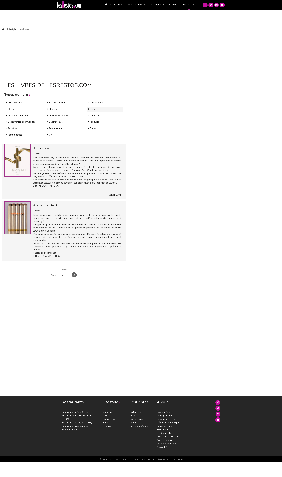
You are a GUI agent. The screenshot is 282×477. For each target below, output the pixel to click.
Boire (105, 422)
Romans (94, 128)
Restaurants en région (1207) (77, 422)
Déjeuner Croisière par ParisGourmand (168, 424)
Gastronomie (56, 121)
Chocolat (53, 109)
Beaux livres (109, 419)
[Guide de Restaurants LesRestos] (69, 4)
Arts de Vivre (14, 102)
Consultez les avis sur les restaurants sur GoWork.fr (168, 444)
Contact (134, 422)
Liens (132, 415)
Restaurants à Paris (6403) (75, 412)
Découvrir (115, 195)
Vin (50, 134)
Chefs (10, 109)
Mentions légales (175, 459)
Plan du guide (136, 419)
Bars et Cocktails (58, 102)
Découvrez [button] (172, 4)
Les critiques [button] (154, 4)
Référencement (70, 429)
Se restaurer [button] (116, 4)
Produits (94, 121)
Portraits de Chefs (139, 426)
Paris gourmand (165, 415)
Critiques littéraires (17, 115)
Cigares (94, 109)
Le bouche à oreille (166, 419)
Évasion (106, 415)
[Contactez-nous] (222, 5)
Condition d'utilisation (167, 436)
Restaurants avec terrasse (75, 426)
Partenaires (135, 412)
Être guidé (108, 426)
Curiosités (95, 115)
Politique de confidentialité (164, 431)
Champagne (96, 102)
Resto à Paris (163, 412)
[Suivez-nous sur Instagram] (216, 5)
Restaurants (55, 128)
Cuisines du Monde (59, 115)
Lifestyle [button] (187, 4)
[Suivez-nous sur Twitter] (210, 5)
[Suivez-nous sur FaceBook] (205, 5)
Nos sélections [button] (135, 4)
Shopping (107, 412)
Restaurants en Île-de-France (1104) (77, 417)
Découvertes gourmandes (21, 121)
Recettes (12, 128)
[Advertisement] (71, 55)
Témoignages (14, 134)
